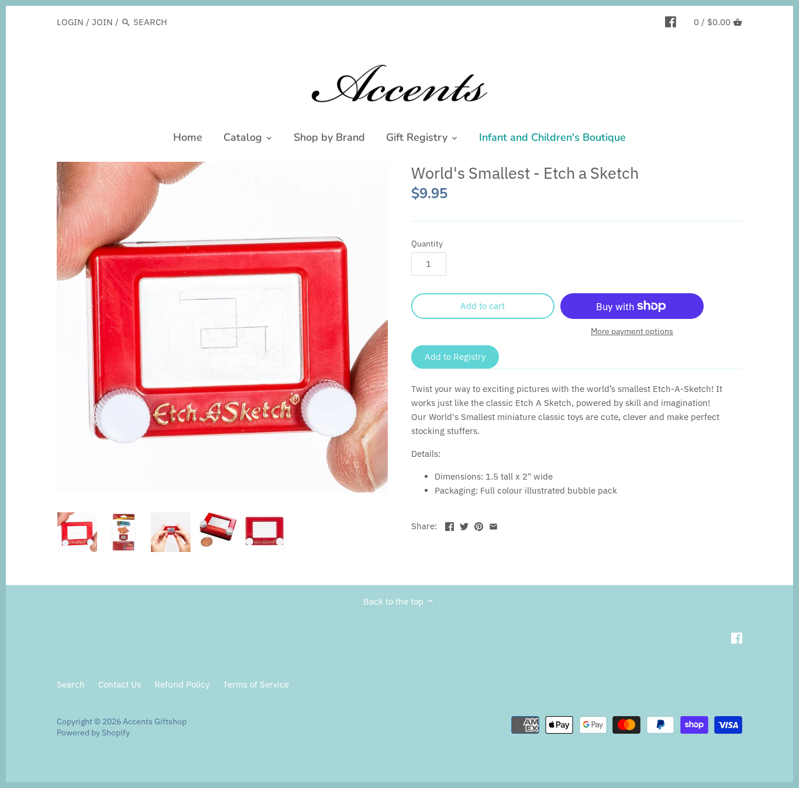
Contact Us (119, 684)
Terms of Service (256, 684)
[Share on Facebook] (449, 524)
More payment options (632, 331)
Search (71, 684)
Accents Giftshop (155, 721)
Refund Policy (181, 684)
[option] (77, 532)
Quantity (427, 243)
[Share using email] (493, 524)
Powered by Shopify (93, 732)
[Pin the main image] (478, 524)
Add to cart (482, 305)
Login (70, 21)
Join (102, 21)
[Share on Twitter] (464, 524)
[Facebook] (670, 22)
